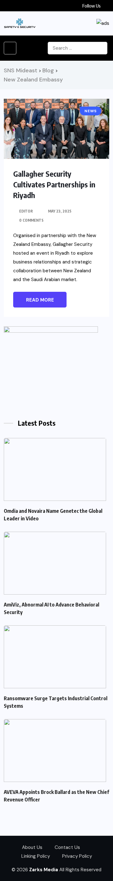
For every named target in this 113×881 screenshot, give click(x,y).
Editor (26, 211)
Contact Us (67, 847)
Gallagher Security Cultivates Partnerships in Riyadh (54, 184)
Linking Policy (35, 856)
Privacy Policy (77, 856)
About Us (32, 847)
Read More (40, 300)
